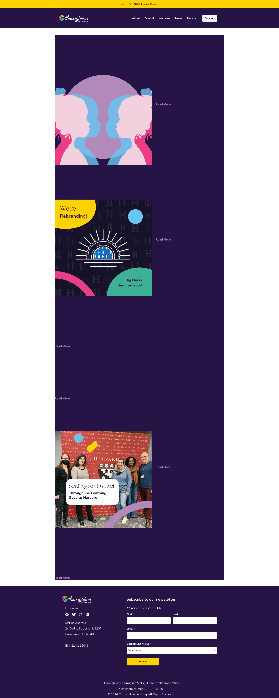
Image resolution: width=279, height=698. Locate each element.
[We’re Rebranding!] (103, 248)
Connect (209, 18)
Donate (191, 18)
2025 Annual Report (146, 4)
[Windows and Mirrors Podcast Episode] (103, 116)
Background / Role (139, 644)
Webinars (164, 18)
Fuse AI (149, 18)
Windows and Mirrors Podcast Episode (107, 55)
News (178, 18)
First (130, 614)
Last (176, 614)
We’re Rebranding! (80, 186)
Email (131, 629)
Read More (163, 104)
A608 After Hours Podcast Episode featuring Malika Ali (126, 548)
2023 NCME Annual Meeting (92, 317)
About (136, 18)
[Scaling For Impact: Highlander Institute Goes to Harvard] (103, 479)
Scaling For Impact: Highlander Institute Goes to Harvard (129, 417)
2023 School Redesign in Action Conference (113, 365)
